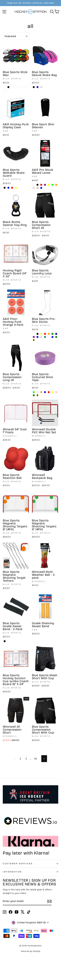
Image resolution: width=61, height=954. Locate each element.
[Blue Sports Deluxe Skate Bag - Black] (34, 87)
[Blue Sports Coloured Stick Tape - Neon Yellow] (52, 392)
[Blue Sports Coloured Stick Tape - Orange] (41, 392)
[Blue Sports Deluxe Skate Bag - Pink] (41, 87)
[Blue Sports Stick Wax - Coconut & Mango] (19, 87)
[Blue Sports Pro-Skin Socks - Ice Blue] (52, 337)
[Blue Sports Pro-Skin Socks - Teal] (45, 337)
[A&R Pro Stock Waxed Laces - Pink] (34, 188)
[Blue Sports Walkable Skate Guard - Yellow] (16, 187)
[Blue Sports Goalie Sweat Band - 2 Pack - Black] (4, 641)
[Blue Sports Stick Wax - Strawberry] (16, 87)
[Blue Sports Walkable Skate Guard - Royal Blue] (8, 187)
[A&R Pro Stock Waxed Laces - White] (34, 185)
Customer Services (18, 863)
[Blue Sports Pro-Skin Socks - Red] (45, 334)
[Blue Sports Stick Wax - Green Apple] (23, 87)
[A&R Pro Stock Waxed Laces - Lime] (52, 185)
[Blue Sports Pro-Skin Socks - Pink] (41, 337)
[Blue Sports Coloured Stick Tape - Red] (48, 392)
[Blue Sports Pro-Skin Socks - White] (34, 334)
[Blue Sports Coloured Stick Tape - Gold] (37, 395)
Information (12, 872)
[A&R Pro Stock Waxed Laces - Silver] (37, 188)
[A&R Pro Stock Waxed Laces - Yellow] (48, 185)
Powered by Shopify (30, 951)
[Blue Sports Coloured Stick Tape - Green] (34, 395)
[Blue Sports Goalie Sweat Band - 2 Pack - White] (8, 641)
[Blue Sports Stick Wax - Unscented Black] (8, 87)
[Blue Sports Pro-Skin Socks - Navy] (56, 334)
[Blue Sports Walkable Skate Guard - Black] (4, 187)
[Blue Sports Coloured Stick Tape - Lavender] (37, 392)
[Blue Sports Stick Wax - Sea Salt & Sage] (12, 87)
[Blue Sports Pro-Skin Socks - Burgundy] (48, 337)
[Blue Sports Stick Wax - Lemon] (4, 90)
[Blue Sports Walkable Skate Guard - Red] (12, 187)
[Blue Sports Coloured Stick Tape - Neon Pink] (56, 392)
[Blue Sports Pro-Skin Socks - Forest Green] (56, 337)
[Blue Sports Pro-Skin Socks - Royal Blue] (37, 337)
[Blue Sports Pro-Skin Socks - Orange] (48, 334)
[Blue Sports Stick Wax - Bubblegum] (27, 87)
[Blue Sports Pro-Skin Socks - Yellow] (41, 334)
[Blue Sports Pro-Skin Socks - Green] (52, 334)
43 (35, 758)
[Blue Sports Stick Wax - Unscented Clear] (4, 87)
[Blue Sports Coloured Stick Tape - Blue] (45, 392)
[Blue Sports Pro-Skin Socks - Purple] (34, 337)
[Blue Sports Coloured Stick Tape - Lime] (34, 392)
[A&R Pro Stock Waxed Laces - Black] (37, 185)
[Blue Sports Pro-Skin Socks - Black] (37, 334)
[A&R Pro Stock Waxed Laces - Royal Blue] (41, 188)
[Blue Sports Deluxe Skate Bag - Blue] (37, 87)
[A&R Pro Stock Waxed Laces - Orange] (56, 185)
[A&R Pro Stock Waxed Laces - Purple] (45, 185)
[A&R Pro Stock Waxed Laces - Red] (41, 185)
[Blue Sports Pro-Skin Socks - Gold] (34, 340)
